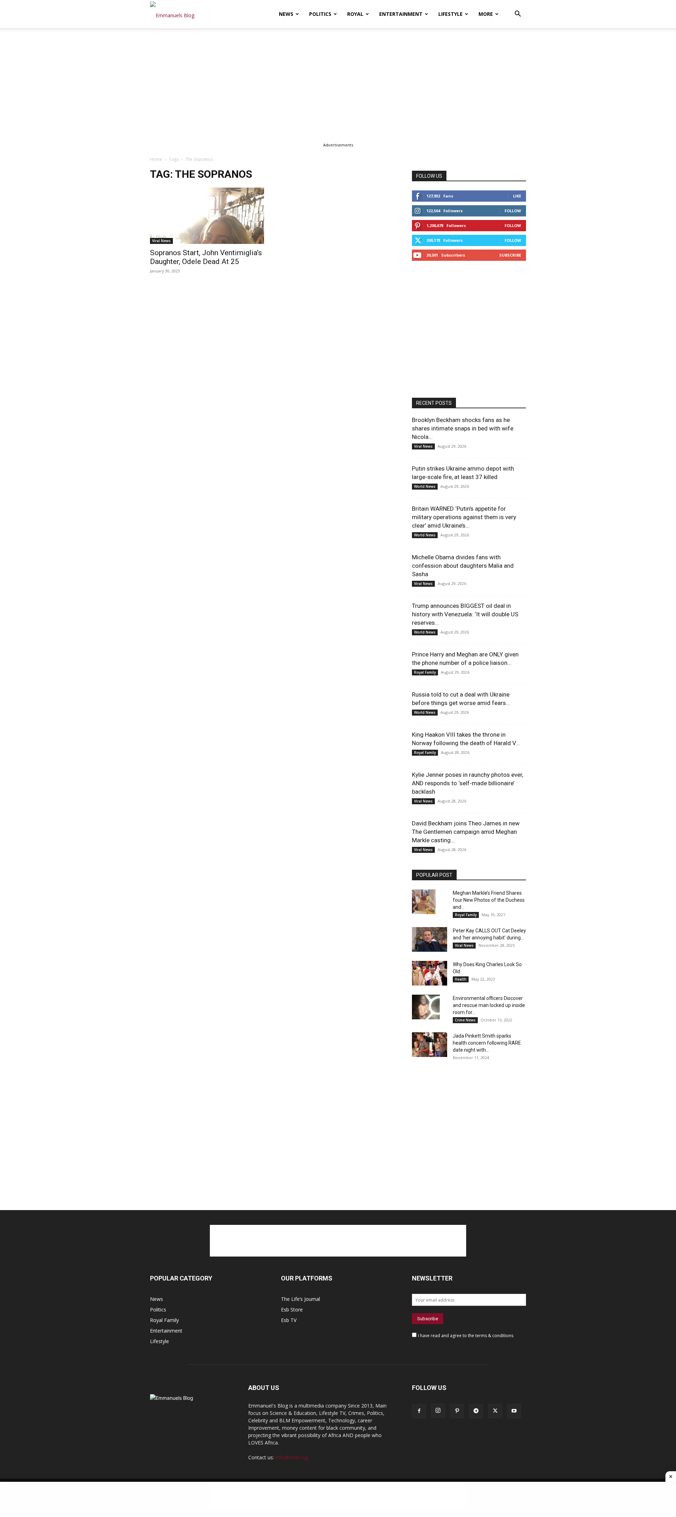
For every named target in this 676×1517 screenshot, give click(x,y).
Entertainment (401, 14)
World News (425, 486)
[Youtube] (514, 1411)
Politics (320, 14)
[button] (517, 14)
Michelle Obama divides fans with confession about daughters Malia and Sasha (463, 566)
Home (156, 159)
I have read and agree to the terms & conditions (465, 1336)
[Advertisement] (338, 80)
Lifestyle (450, 14)
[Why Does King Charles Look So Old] (429, 973)
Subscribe (510, 255)
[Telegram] (476, 1411)
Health (461, 979)
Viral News (161, 240)
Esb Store (292, 1309)
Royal (355, 14)
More (485, 14)
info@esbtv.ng (291, 1457)
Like (517, 196)
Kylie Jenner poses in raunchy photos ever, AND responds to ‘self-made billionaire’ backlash (467, 783)
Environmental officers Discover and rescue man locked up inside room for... (489, 1005)
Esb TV (288, 1320)
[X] (495, 1411)
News (286, 14)
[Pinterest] (457, 1411)
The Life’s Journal (300, 1299)
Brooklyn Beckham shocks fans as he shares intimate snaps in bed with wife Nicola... (462, 428)
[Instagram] (438, 1411)
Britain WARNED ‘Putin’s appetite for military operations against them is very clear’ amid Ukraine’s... (464, 517)
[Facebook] (419, 1411)
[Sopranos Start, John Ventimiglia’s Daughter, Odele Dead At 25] (207, 216)
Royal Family (425, 672)
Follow (513, 210)
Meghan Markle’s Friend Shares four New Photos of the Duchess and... (489, 900)
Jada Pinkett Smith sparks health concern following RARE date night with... (487, 1043)
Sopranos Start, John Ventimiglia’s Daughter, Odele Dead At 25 (206, 257)
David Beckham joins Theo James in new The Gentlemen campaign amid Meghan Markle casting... (466, 832)
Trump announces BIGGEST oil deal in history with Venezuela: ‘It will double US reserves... (465, 614)
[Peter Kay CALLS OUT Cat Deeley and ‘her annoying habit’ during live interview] (429, 939)
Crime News (465, 1020)
